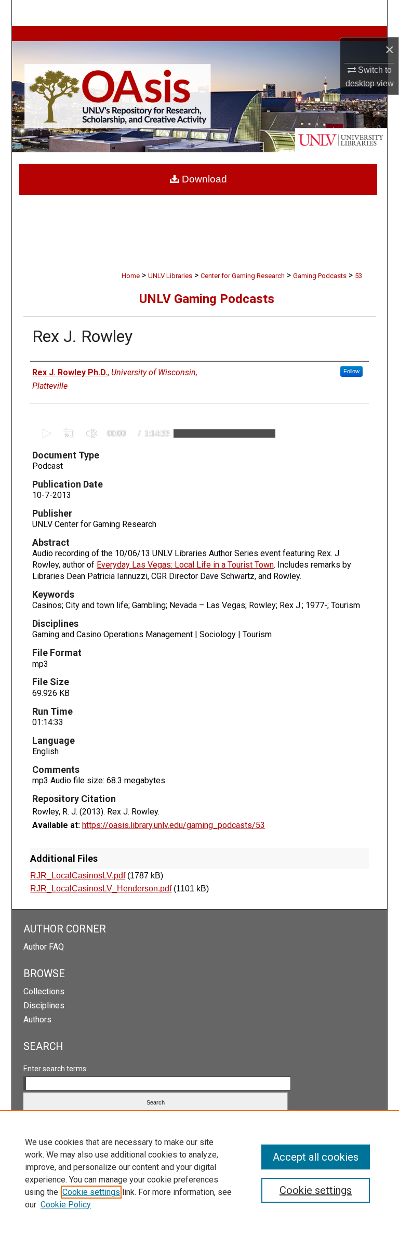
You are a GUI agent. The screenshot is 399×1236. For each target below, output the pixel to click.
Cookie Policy (66, 1204)
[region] (199, 1173)
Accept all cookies (315, 1157)
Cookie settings (91, 1192)
